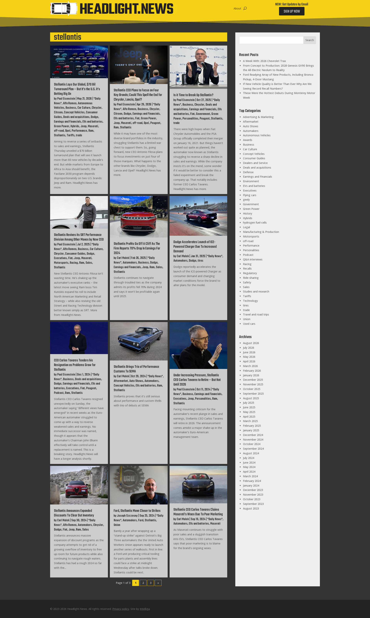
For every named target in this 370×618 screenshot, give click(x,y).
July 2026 (248, 347)
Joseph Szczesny (127, 515)
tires (200, 260)
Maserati (93, 126)
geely (246, 199)
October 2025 (251, 389)
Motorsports (61, 262)
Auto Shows (136, 381)
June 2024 (249, 462)
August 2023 (251, 508)
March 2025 (250, 421)
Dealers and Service (255, 163)
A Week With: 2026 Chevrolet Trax (264, 61)
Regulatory (250, 273)
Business (71, 107)
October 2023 (251, 499)
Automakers (130, 262)
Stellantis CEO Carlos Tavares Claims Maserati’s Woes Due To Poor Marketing (198, 512)
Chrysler (97, 107)
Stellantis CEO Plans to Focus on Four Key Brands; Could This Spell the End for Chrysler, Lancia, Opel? (138, 95)
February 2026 (252, 370)
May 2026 (249, 357)
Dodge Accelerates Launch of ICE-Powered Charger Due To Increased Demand (195, 246)
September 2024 (253, 448)
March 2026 (250, 366)
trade (79, 135)
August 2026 (251, 343)
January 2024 (251, 485)
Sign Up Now (292, 11)
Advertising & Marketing (258, 117)
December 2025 (253, 379)
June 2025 (249, 407)
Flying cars (249, 195)
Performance (79, 130)
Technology (250, 301)
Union (117, 525)
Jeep (84, 126)
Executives (60, 258)
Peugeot (155, 123)
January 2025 (251, 430)
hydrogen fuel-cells (255, 222)
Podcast (59, 393)
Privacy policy (120, 609)
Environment (251, 181)
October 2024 (251, 444)
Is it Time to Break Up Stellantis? (193, 95)
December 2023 (253, 490)
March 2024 (250, 476)
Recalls (247, 268)
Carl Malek (123, 258)
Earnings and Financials (67, 121)
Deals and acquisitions (76, 117)
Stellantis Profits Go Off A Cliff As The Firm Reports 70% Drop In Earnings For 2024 (137, 248)
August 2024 (251, 453)
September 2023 (253, 504)
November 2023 (253, 494)
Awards (247, 140)
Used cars (249, 324)
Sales (89, 262)
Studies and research (256, 291)
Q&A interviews (252, 259)
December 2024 (253, 435)
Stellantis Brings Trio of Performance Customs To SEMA (136, 369)
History (247, 213)
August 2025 (251, 398)
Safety (247, 282)
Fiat (137, 118)
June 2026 (249, 352)
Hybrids (75, 126)
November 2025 (253, 384)
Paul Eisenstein (66, 98)
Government (203, 114)
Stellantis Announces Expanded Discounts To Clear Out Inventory (74, 513)
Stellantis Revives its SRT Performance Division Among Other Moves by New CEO (79, 237)
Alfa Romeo (70, 103)
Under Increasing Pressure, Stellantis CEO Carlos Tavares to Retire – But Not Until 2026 (197, 380)
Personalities (190, 118)
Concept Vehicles (74, 112)
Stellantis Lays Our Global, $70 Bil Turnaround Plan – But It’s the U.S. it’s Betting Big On (77, 89)
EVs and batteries (92, 121)
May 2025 (249, 412)
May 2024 (249, 467)
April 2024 (249, 471)
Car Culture (83, 107)
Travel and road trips (256, 314)
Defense (248, 172)
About (237, 8)
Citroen (58, 112)
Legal (246, 227)
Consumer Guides (75, 253)
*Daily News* (214, 256)
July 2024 (248, 458)
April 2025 (249, 416)
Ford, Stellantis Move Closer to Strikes (137, 511)
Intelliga (145, 609)
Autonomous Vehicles (257, 135)
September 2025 (253, 393)
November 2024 (253, 439)
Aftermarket (121, 381)
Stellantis (59, 135)
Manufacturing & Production (261, 232)
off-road (59, 130)
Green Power (61, 126)
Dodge (94, 117)
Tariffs (71, 135)
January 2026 (251, 375)
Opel (67, 130)
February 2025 (252, 425)
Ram (90, 130)
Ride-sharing (251, 278)
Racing (74, 262)
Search (309, 40)
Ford (140, 520)
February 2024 (252, 481)
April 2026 (249, 361)
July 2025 (248, 402)
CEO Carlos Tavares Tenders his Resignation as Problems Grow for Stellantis (75, 365)
